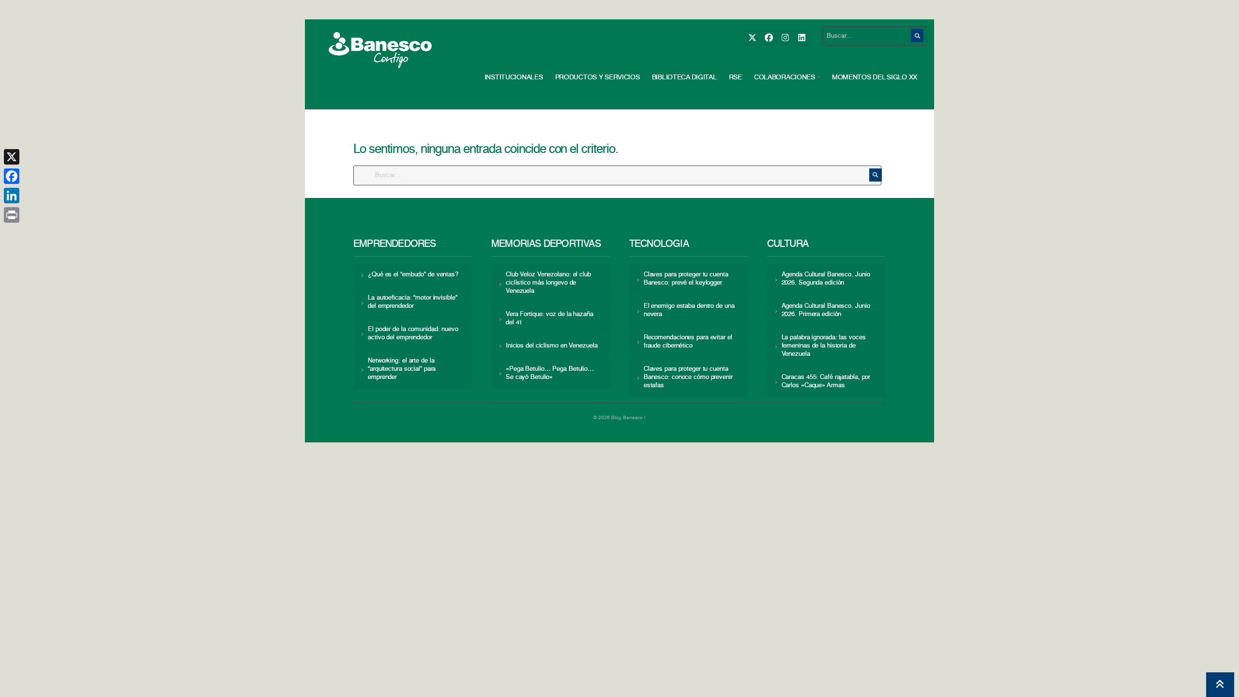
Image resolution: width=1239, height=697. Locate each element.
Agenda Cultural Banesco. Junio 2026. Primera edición (826, 310)
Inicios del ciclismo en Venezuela (552, 346)
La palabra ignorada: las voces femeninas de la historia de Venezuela (824, 345)
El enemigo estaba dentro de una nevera (689, 310)
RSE (735, 77)
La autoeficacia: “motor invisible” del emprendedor (412, 302)
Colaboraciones (784, 77)
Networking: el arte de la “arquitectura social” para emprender (402, 369)
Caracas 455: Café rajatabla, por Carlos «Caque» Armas (826, 381)
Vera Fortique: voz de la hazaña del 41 (549, 318)
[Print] (11, 215)
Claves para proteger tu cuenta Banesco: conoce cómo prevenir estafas (688, 377)
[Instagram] (785, 38)
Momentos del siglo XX (874, 77)
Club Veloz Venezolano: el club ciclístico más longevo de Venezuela (548, 283)
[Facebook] (768, 38)
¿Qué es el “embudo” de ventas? (413, 275)
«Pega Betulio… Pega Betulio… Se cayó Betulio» (550, 373)
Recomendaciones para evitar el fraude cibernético (688, 341)
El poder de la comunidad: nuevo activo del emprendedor (413, 333)
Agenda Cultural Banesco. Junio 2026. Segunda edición (826, 279)
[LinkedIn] (801, 38)
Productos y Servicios (597, 77)
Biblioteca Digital (684, 77)
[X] (752, 38)
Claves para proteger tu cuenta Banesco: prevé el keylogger (686, 279)
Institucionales (513, 77)
